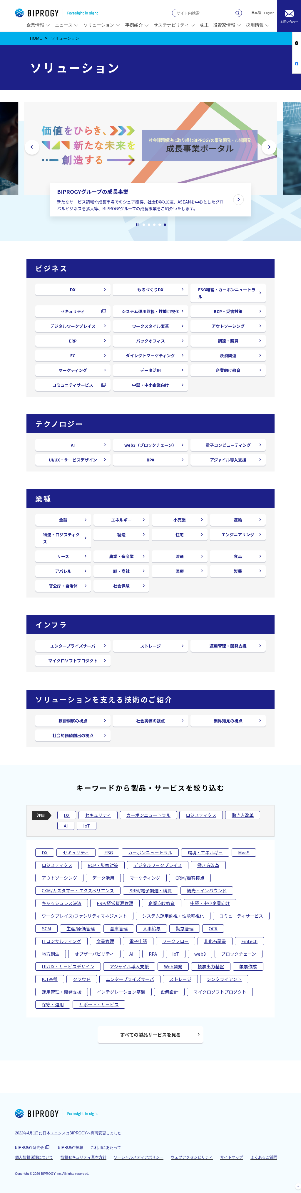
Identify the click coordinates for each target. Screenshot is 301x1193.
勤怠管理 (184, 928)
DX (73, 289)
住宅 (179, 534)
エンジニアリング (237, 534)
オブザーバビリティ (94, 954)
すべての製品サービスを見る (150, 1034)
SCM (46, 928)
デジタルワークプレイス (73, 326)
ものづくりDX (150, 289)
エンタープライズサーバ (72, 646)
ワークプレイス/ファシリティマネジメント (84, 916)
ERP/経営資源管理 (115, 903)
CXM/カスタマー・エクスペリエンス (78, 890)
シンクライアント (224, 979)
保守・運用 (53, 1004)
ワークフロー (175, 941)
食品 (238, 556)
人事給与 (151, 928)
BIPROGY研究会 (33, 1147)
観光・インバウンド (207, 890)
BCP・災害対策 (228, 311)
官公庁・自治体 (63, 586)
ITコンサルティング (61, 941)
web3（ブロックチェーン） (150, 445)
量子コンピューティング (228, 445)
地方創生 (50, 954)
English (269, 13)
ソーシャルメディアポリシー (138, 1157)
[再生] (137, 224)
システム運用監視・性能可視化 (150, 311)
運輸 (238, 520)
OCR (213, 928)
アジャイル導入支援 (228, 460)
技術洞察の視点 (72, 721)
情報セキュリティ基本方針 (83, 1157)
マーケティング (72, 370)
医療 (179, 571)
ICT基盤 (50, 979)
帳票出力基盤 (211, 966)
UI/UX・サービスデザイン (73, 460)
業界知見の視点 (228, 721)
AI (73, 445)
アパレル (63, 571)
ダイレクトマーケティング (150, 355)
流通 (179, 556)
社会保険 (121, 586)
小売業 (179, 520)
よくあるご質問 (263, 1157)
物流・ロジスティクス (61, 538)
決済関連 (228, 355)
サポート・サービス (99, 1004)
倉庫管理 (119, 928)
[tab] (144, 225)
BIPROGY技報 (70, 1147)
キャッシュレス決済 (61, 903)
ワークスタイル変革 (150, 326)
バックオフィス (150, 341)
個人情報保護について (34, 1157)
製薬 (238, 571)
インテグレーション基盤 (121, 992)
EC (72, 355)
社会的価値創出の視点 (72, 735)
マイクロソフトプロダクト (73, 660)
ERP (73, 341)
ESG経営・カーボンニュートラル (226, 293)
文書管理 (105, 941)
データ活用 (150, 370)
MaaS (244, 852)
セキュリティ (75, 312)
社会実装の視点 (150, 721)
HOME (36, 38)
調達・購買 (228, 341)
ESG (108, 852)
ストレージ (150, 646)
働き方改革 (243, 815)
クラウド (82, 979)
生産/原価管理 (80, 928)
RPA (150, 460)
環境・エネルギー (205, 852)
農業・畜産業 (121, 556)
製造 (121, 534)
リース (63, 556)
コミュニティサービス (74, 386)
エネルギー (121, 520)
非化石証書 (215, 941)
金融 (63, 520)
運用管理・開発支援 (228, 646)
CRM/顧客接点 (189, 878)
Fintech (249, 941)
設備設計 (169, 992)
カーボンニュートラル (148, 815)
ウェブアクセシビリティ (192, 1157)
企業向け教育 (228, 370)
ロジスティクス (201, 815)
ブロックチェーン (238, 954)
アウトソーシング (228, 326)
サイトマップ (231, 1157)
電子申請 (138, 941)
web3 (200, 954)
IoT (86, 826)
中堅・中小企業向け (150, 385)
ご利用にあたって (106, 1147)
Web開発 (173, 966)
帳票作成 (248, 966)
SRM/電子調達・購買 (150, 890)
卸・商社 (121, 571)
